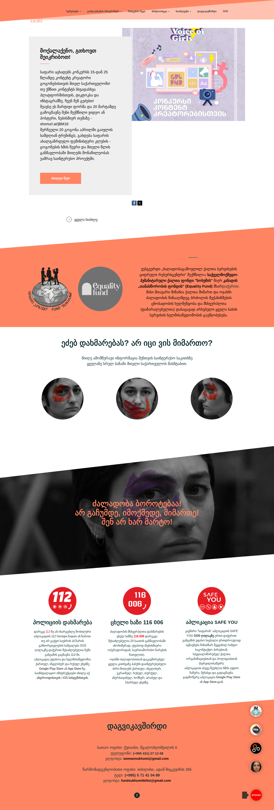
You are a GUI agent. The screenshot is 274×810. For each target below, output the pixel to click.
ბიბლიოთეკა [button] (159, 11)
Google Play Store (51, 668)
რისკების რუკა (136, 11)
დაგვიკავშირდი (207, 11)
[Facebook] (134, 203)
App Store (74, 668)
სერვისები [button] (72, 11)
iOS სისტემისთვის (75, 677)
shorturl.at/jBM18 (54, 124)
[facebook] (137, 797)
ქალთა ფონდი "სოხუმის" (189, 280)
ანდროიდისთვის (49, 677)
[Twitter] (139, 203)
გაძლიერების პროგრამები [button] (103, 11)
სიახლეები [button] (182, 11)
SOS (225, 11)
